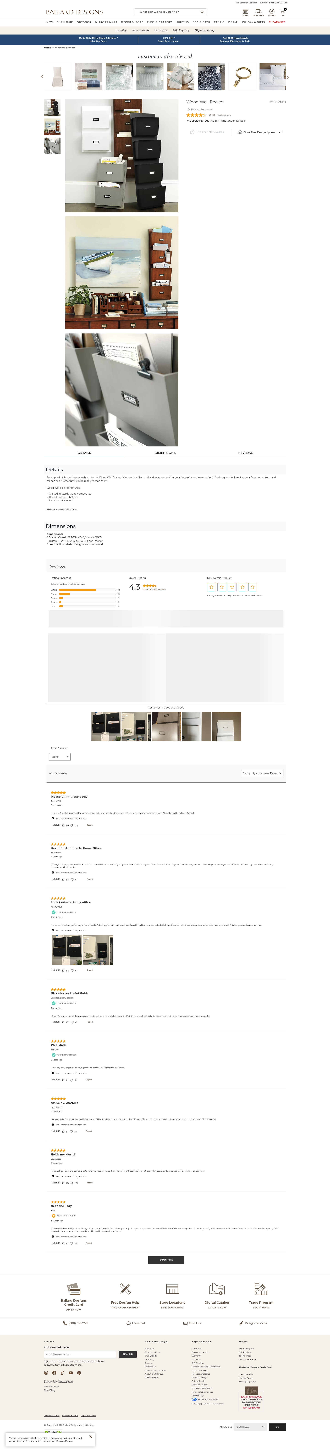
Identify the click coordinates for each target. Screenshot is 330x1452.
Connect (49, 1369)
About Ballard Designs (156, 1369)
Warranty (196, 1383)
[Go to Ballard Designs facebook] (54, 1400)
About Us (149, 1376)
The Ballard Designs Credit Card (255, 1395)
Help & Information (202, 1369)
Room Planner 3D (248, 1387)
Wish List (196, 1387)
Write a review (224, 115)
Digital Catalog (199, 1397)
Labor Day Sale (97, 41)
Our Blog (149, 1387)
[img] (121, 155)
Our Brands (151, 1383)
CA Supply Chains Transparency (208, 1431)
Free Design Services (246, 3)
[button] (74, 11)
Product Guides (199, 1412)
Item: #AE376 (277, 101)
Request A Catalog (201, 1401)
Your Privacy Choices (207, 1426)
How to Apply (246, 1405)
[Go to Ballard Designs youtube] (71, 1400)
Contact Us (150, 1394)
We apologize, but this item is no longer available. (216, 120)
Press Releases (152, 1405)
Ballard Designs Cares (155, 1397)
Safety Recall (198, 1408)
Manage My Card (247, 1409)
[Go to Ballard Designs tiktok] (62, 1400)
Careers (148, 1390)
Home (47, 47)
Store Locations (152, 1379)
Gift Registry (198, 1390)
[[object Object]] (165, 929)
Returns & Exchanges (202, 1419)
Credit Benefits (246, 1401)
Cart (282, 16)
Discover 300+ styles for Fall (234, 41)
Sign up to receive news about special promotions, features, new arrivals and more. (74, 1390)
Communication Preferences (206, 1394)
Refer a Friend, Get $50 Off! (274, 3)
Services (243, 1369)
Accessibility (198, 1423)
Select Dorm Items (168, 41)
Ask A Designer (246, 1376)
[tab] (84, 453)
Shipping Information (62, 509)
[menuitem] (49, 22)
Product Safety (199, 1405)
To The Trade (245, 1383)
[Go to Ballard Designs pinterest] (79, 1400)
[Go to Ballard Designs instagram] (46, 1400)
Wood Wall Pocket (65, 47)
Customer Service (200, 1379)
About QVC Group (154, 1401)
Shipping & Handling (202, 1415)
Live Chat (196, 1376)
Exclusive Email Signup (57, 1375)
